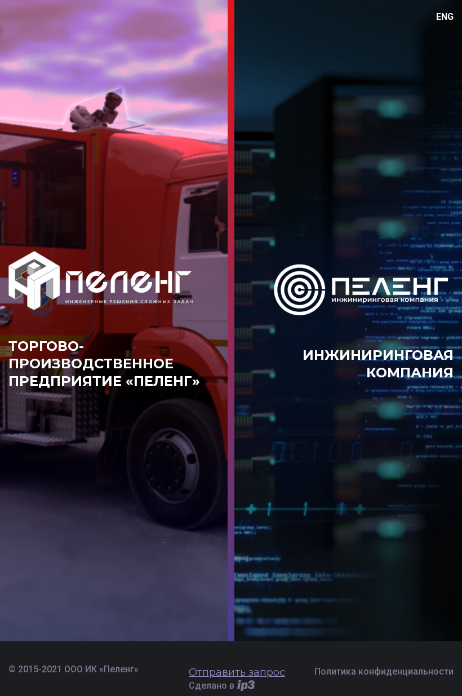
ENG (445, 16)
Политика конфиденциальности (384, 671)
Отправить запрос (237, 672)
